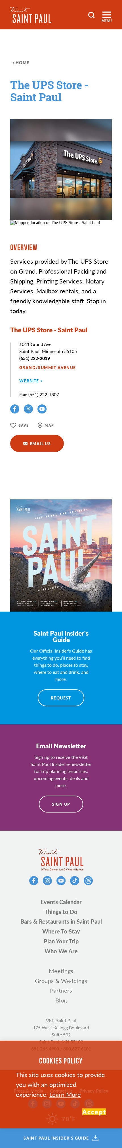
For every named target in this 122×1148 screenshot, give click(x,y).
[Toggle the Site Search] (91, 14)
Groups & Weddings (61, 981)
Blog (61, 1000)
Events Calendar (61, 902)
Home (23, 62)
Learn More (65, 1094)
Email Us (40, 443)
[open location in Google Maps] (55, 222)
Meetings (61, 971)
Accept (94, 1111)
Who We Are (61, 951)
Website (29, 381)
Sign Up (61, 804)
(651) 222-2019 (34, 358)
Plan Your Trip (61, 941)
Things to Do (61, 912)
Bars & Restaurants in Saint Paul (61, 921)
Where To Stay (61, 931)
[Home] (30, 15)
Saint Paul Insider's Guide (56, 1138)
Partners (61, 990)
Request (61, 698)
